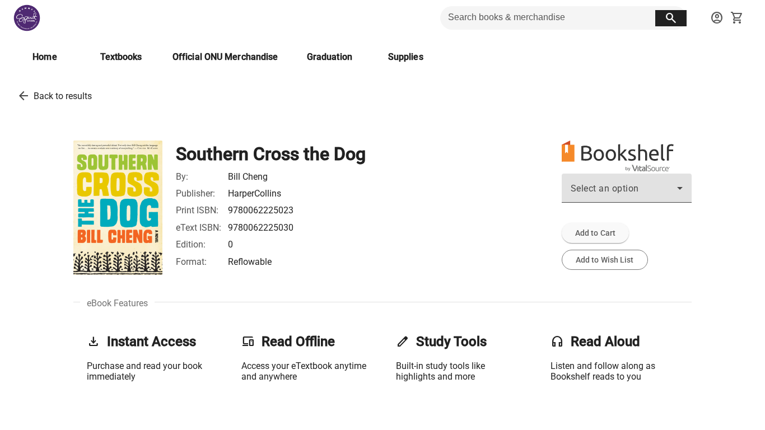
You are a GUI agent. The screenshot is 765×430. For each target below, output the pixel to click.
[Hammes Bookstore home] (26, 17)
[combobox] (627, 192)
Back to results (63, 96)
